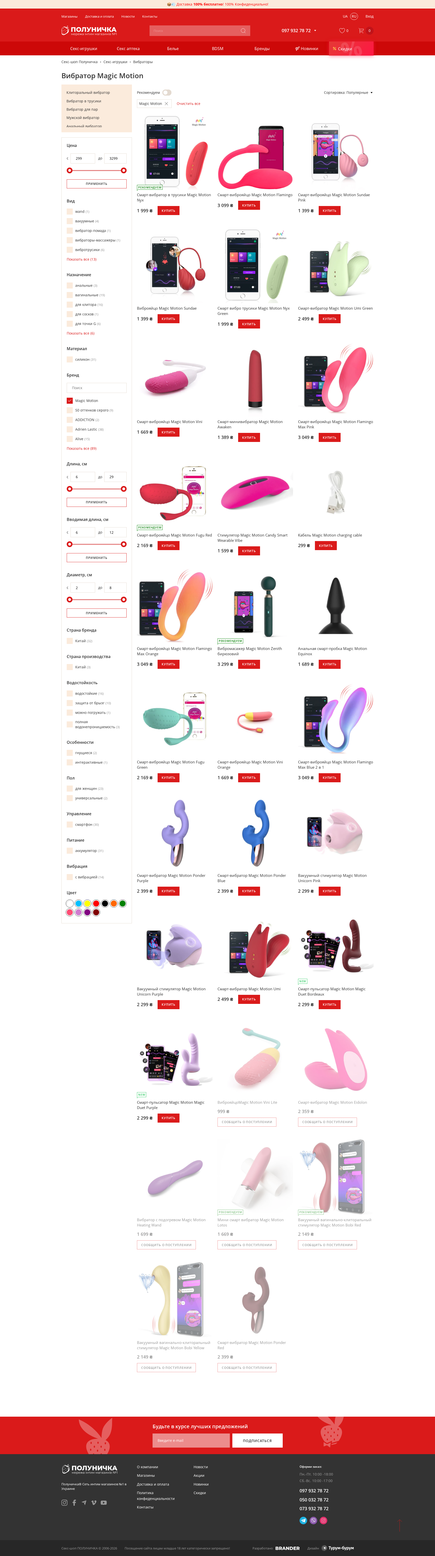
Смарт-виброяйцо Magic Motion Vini (169, 421)
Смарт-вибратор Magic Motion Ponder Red (252, 1345)
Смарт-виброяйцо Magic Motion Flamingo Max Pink (335, 424)
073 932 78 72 (314, 1508)
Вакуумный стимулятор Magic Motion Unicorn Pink (332, 878)
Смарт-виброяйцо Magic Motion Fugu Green (170, 764)
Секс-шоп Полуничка (79, 61)
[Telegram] (303, 1520)
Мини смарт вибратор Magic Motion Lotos (251, 1222)
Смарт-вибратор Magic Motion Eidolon (332, 1102)
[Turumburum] (337, 1548)
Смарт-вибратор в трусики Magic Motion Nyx (174, 197)
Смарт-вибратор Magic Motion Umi (249, 988)
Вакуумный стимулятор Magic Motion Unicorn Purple (171, 991)
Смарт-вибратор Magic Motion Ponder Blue (252, 878)
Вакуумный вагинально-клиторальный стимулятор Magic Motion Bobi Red (335, 1222)
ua (345, 16)
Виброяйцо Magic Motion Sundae (167, 308)
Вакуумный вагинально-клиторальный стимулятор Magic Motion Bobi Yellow (173, 1345)
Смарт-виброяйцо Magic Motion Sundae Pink (334, 197)
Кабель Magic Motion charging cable (330, 535)
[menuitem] (147, 1466)
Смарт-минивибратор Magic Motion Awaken (250, 424)
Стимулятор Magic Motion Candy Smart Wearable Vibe (252, 538)
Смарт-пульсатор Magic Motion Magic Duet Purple (170, 1105)
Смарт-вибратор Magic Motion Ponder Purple (171, 878)
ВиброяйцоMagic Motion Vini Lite (247, 1102)
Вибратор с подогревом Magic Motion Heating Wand (171, 1222)
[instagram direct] (323, 1520)
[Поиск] (243, 31)
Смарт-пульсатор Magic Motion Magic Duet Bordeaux (332, 991)
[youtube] (104, 1503)
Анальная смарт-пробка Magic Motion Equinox (332, 651)
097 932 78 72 (314, 1491)
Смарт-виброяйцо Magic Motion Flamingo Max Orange (174, 651)
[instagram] (64, 1503)
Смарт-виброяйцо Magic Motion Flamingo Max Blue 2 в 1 (335, 764)
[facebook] (74, 1503)
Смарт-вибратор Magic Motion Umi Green (335, 308)
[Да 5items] (166, 92)
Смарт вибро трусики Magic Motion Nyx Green (254, 311)
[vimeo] (94, 1503)
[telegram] (84, 1503)
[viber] (313, 1520)
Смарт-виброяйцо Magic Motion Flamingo (255, 194)
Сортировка (334, 92)
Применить (96, 184)
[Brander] (287, 1548)
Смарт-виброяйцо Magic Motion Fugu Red (174, 535)
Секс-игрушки (115, 61)
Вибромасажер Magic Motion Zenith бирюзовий (250, 651)
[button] (345, 31)
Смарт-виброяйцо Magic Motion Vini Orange (250, 764)
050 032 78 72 (314, 1500)
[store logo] (89, 31)
